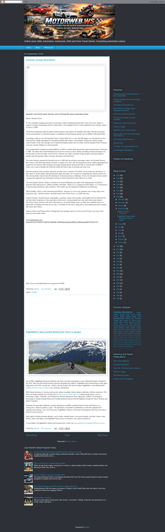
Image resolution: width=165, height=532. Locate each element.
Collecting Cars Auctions (126, 337)
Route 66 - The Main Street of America (127, 368)
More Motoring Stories (121, 375)
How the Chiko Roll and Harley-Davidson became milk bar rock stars (58, 452)
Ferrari (125, 339)
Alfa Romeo (124, 320)
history (124, 326)
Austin (115, 335)
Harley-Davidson (123, 312)
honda (122, 315)
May (120, 233)
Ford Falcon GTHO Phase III (124, 139)
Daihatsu (116, 339)
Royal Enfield (125, 317)
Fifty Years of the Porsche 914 (124, 114)
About (38, 48)
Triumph (132, 331)
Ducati (139, 328)
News (134, 317)
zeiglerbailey (129, 346)
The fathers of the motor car (123, 105)
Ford (127, 315)
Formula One (132, 339)
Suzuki (126, 331)
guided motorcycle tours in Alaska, (38, 388)
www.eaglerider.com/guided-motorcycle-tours (89, 423)
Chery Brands (130, 328)
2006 (118, 283)
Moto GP (138, 340)
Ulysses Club (118, 143)
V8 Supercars (121, 344)
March (120, 236)
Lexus (139, 312)
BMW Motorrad (122, 335)
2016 (118, 252)
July (119, 227)
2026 (118, 175)
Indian (139, 320)
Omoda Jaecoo (118, 342)
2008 (118, 277)
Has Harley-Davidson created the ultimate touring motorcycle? (55, 486)
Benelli (134, 335)
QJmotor (131, 342)
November (122, 202)
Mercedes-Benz (119, 318)
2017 (118, 249)
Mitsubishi (132, 340)
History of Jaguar (120, 127)
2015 (118, 255)
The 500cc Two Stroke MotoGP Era (126, 146)
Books (116, 324)
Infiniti (115, 340)
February (121, 239)
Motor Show (123, 322)
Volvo (124, 333)
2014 (118, 259)
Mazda (116, 322)
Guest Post (117, 329)
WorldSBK (128, 344)
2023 (118, 184)
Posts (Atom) (71, 441)
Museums (137, 324)
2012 (118, 265)
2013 (118, 262)
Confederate (137, 337)
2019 (118, 197)
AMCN (134, 326)
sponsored (137, 333)
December (122, 199)
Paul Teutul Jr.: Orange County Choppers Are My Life (124, 109)
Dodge (121, 339)
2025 (118, 178)
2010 (118, 271)
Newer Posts (31, 435)
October (121, 205)
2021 (118, 191)
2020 (118, 194)
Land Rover (129, 324)
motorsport (119, 346)
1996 (118, 295)
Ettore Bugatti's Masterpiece (123, 150)
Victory (119, 333)
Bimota (139, 335)
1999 (118, 289)
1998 (118, 292)
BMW (139, 315)
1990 (118, 298)
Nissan (120, 331)
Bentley (121, 328)
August (120, 224)
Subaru (116, 320)
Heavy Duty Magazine (121, 361)
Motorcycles (48, 48)
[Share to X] (64, 289)
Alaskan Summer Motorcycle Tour (68, 394)
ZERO (139, 344)
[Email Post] (55, 289)
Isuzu (118, 340)
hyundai (34, 292)
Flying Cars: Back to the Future (125, 123)
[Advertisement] (67, 312)
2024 (118, 181)
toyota (133, 315)
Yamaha (134, 344)
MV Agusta (126, 329)
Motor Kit (130, 318)
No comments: (46, 289)
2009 (118, 274)
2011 (118, 268)
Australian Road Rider (121, 364)
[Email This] (59, 289)
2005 (118, 286)
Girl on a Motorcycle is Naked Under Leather (49, 463)
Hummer (138, 339)
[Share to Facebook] (66, 289)
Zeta (115, 346)
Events (116, 317)
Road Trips (137, 342)
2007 (118, 280)
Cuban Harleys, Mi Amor (42, 498)
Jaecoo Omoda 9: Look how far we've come (49, 475)
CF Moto (132, 320)
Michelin (127, 340)
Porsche (138, 318)
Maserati (134, 329)
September (122, 209)
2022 (118, 187)
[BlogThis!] (62, 289)
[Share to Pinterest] (69, 289)
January (121, 242)
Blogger (86, 527)
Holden (116, 315)
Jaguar (121, 324)
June (120, 230)
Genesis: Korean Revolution (40, 60)
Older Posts (103, 435)
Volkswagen (118, 326)
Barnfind (129, 335)
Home (29, 48)
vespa (124, 346)
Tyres (115, 344)
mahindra (130, 333)
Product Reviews (135, 322)
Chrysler (116, 337)
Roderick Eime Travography (123, 379)
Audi (139, 317)
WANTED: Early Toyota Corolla (124, 130)
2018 (118, 246)
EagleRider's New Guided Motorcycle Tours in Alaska (53, 332)
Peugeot (125, 342)
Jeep (122, 340)
